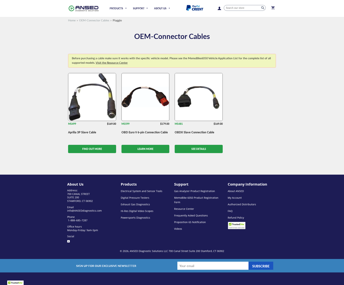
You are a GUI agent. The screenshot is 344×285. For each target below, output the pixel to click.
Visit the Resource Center (112, 62)
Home (72, 20)
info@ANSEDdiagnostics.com (84, 210)
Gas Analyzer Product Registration (194, 191)
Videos (178, 228)
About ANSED (236, 191)
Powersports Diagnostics (135, 217)
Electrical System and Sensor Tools (141, 191)
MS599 (125, 123)
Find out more (92, 148)
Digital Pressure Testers (135, 197)
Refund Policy (236, 217)
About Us (160, 8)
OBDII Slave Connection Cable (194, 132)
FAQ (230, 211)
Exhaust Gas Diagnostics (135, 204)
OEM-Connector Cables (94, 20)
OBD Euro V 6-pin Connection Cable (144, 132)
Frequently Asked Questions (191, 215)
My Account (235, 197)
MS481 (179, 123)
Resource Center (184, 209)
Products (117, 8)
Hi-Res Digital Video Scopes (137, 211)
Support (139, 8)
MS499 (72, 123)
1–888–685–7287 (77, 220)
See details (198, 148)
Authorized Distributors (242, 204)
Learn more (145, 148)
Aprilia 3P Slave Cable (82, 132)
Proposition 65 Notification (190, 222)
